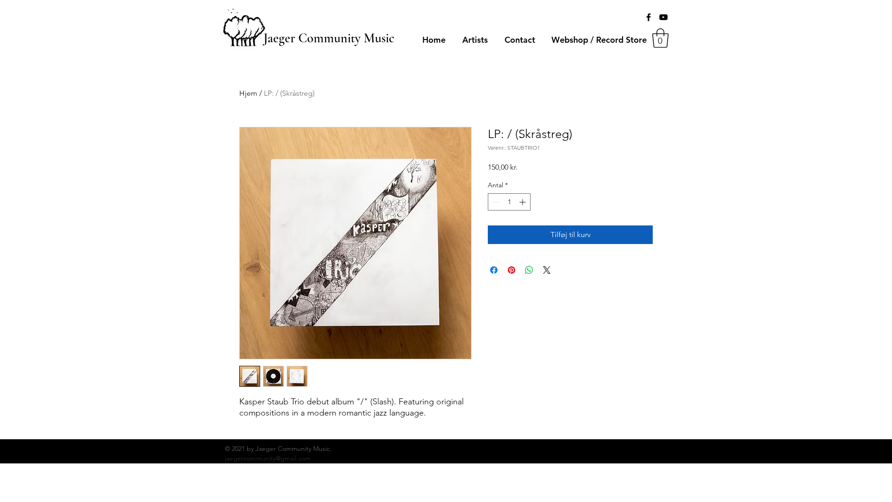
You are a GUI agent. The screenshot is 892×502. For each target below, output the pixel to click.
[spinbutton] (509, 202)
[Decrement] (495, 202)
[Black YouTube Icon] (663, 17)
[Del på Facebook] (493, 270)
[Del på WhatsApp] (529, 270)
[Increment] (523, 202)
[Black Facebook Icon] (648, 17)
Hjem (248, 93)
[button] (660, 38)
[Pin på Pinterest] (511, 270)
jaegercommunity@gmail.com (268, 458)
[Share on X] (546, 270)
